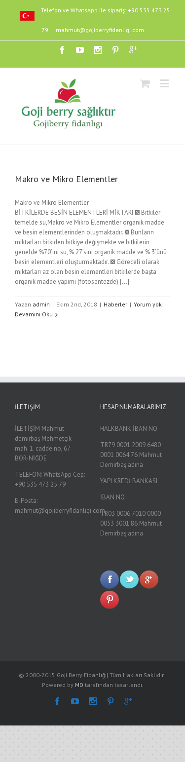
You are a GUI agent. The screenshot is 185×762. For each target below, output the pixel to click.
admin (41, 304)
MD (79, 684)
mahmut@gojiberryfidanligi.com (100, 30)
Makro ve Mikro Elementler (66, 179)
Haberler (115, 304)
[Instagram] (98, 50)
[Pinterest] (115, 50)
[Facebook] (62, 50)
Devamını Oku (34, 314)
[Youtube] (80, 50)
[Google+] (133, 50)
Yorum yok (148, 304)
